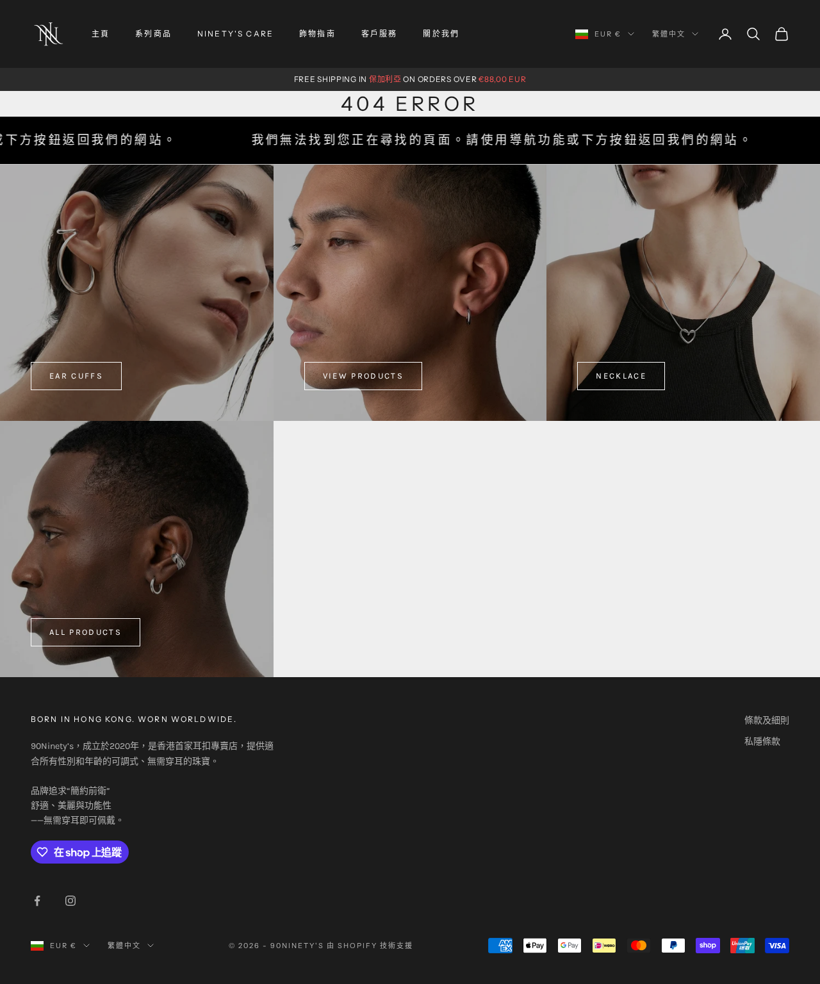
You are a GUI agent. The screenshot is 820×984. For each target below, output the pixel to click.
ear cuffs (76, 376)
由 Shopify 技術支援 (370, 945)
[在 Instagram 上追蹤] (70, 900)
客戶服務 (379, 33)
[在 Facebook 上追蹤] (37, 900)
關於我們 (441, 33)
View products (363, 376)
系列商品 (153, 33)
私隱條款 (762, 741)
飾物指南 (317, 33)
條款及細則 (766, 720)
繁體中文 (668, 33)
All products (85, 632)
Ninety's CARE (235, 33)
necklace (621, 376)
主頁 (101, 33)
